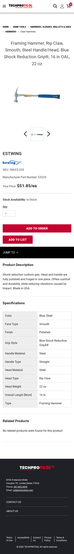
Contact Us (13, 502)
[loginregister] (62, 6)
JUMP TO (9, 252)
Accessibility (23, 537)
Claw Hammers (28, 31)
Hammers (10, 31)
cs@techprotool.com (23, 490)
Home (6, 27)
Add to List (18, 239)
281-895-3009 (20, 487)
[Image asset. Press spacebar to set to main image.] (37, 134)
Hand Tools (19, 27)
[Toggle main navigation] (4, 6)
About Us (12, 511)
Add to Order (37, 228)
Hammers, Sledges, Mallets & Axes (50, 27)
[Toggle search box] (55, 6)
